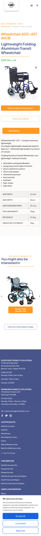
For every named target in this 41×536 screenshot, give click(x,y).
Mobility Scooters (8, 426)
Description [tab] (14, 131)
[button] (31, 5)
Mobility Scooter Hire (9, 465)
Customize (20, 523)
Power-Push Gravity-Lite (20, 310)
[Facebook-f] (2, 415)
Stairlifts (4, 430)
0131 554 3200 (6, 398)
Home (3, 24)
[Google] (10, 415)
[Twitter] (6, 415)
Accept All (20, 516)
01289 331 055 (6, 372)
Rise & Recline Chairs (9, 437)
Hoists (3, 441)
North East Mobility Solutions (16, 360)
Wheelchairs (12, 24)
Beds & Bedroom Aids (9, 444)
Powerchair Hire (7, 469)
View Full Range (9, 453)
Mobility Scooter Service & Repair (13, 476)
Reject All (20, 530)
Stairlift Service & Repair (10, 480)
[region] (20, 515)
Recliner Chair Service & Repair (12, 483)
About (3, 493)
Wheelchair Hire (7, 472)
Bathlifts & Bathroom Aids (11, 448)
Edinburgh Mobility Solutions (16, 389)
